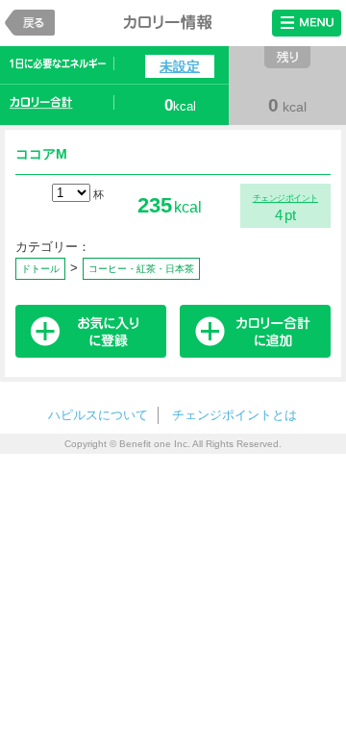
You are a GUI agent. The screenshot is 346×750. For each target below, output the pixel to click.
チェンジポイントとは (234, 415)
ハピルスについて (98, 415)
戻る (30, 23)
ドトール (40, 268)
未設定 (180, 66)
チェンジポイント (285, 198)
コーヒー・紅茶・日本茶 (141, 268)
